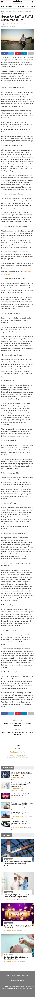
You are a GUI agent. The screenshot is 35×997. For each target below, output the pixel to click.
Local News (19, 6)
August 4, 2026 (28, 816)
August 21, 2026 (16, 779)
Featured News (6, 6)
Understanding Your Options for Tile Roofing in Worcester (22, 813)
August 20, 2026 (16, 800)
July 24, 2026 (28, 827)
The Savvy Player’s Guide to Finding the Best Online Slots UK (22, 795)
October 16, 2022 (26, 24)
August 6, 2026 (28, 807)
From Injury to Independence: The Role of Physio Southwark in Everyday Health (21, 784)
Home (2, 11)
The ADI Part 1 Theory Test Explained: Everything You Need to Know (21, 823)
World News (8, 11)
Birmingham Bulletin (12, 24)
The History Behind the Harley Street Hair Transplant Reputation (22, 804)
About (7, 975)
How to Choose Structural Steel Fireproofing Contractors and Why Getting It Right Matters (21, 773)
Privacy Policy (24, 975)
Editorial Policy (15, 975)
